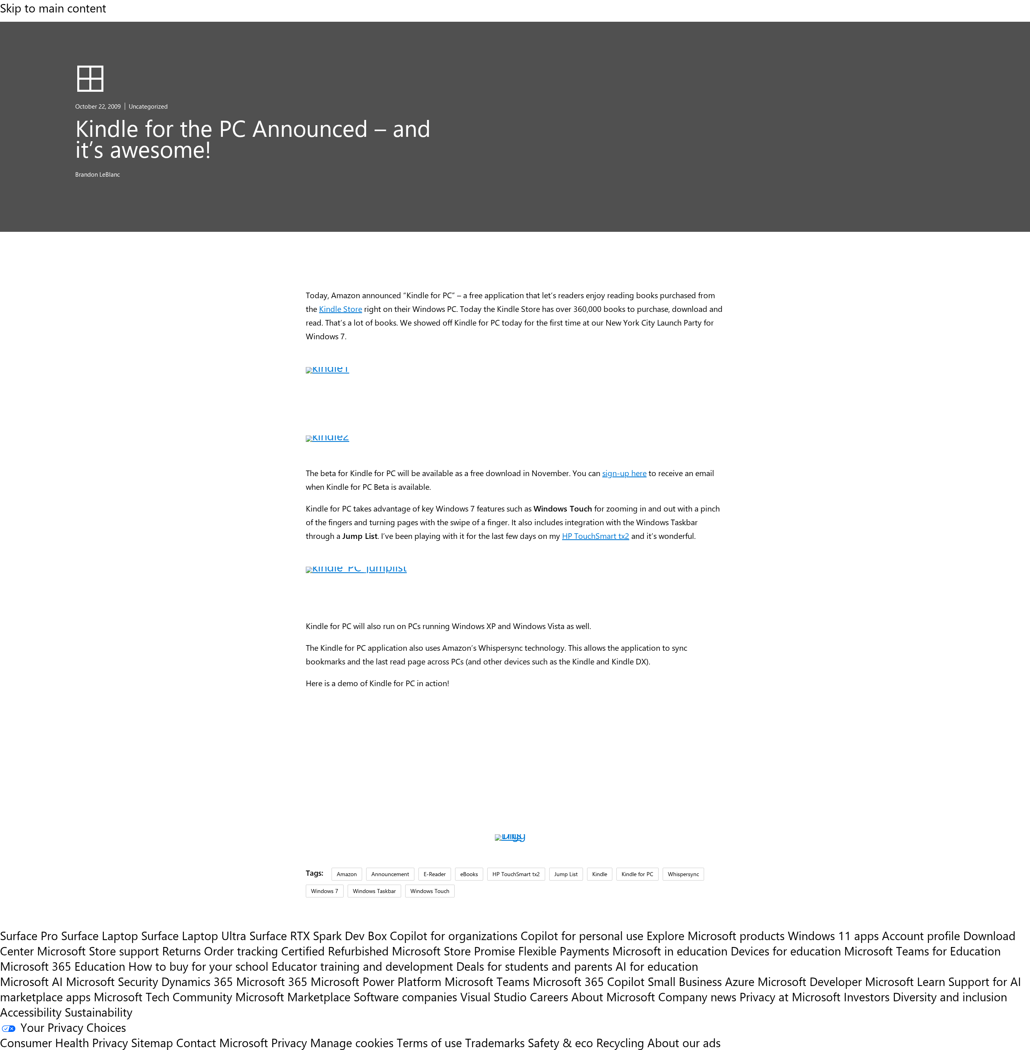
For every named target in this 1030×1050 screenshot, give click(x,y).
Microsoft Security (112, 981)
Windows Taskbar (374, 890)
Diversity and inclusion (950, 996)
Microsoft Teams (487, 981)
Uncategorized (148, 106)
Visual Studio (493, 996)
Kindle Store (340, 308)
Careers (549, 996)
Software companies (405, 996)
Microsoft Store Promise (453, 950)
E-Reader (435, 873)
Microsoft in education (669, 950)
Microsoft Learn (905, 981)
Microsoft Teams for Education (922, 950)
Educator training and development (362, 966)
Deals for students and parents (534, 966)
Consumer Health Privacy (64, 1042)
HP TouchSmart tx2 (595, 535)
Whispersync (683, 873)
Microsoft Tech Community (163, 996)
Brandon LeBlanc (97, 174)
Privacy (290, 1042)
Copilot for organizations (453, 935)
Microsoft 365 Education (62, 966)
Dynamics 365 (197, 981)
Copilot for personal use (582, 935)
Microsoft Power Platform (376, 981)
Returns (181, 950)
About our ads (684, 1042)
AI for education (657, 966)
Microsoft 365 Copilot (589, 981)
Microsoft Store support (98, 950)
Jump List (566, 873)
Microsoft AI (31, 981)
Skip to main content (53, 7)
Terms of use (429, 1042)
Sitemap (152, 1042)
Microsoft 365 (271, 981)
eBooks (469, 873)
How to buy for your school (198, 966)
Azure (739, 981)
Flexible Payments (563, 950)
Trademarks (495, 1042)
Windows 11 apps (833, 935)
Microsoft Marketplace (292, 996)
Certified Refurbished (335, 950)
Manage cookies (351, 1042)
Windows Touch (429, 890)
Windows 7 (324, 890)
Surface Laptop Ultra (193, 935)
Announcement (390, 873)
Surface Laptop (99, 935)
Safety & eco (560, 1042)
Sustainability (98, 1011)
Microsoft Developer (810, 981)
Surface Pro (29, 935)
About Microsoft (613, 996)
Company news (697, 996)
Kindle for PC (637, 873)
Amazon (347, 873)
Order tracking (241, 950)
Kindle (599, 873)
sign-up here (624, 472)
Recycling (620, 1042)
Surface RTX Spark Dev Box (318, 935)
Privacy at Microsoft (790, 996)
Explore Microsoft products (716, 935)
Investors (867, 996)
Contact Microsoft (222, 1042)
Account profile (921, 935)
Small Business (685, 981)
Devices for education (786, 950)
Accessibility (31, 1011)
